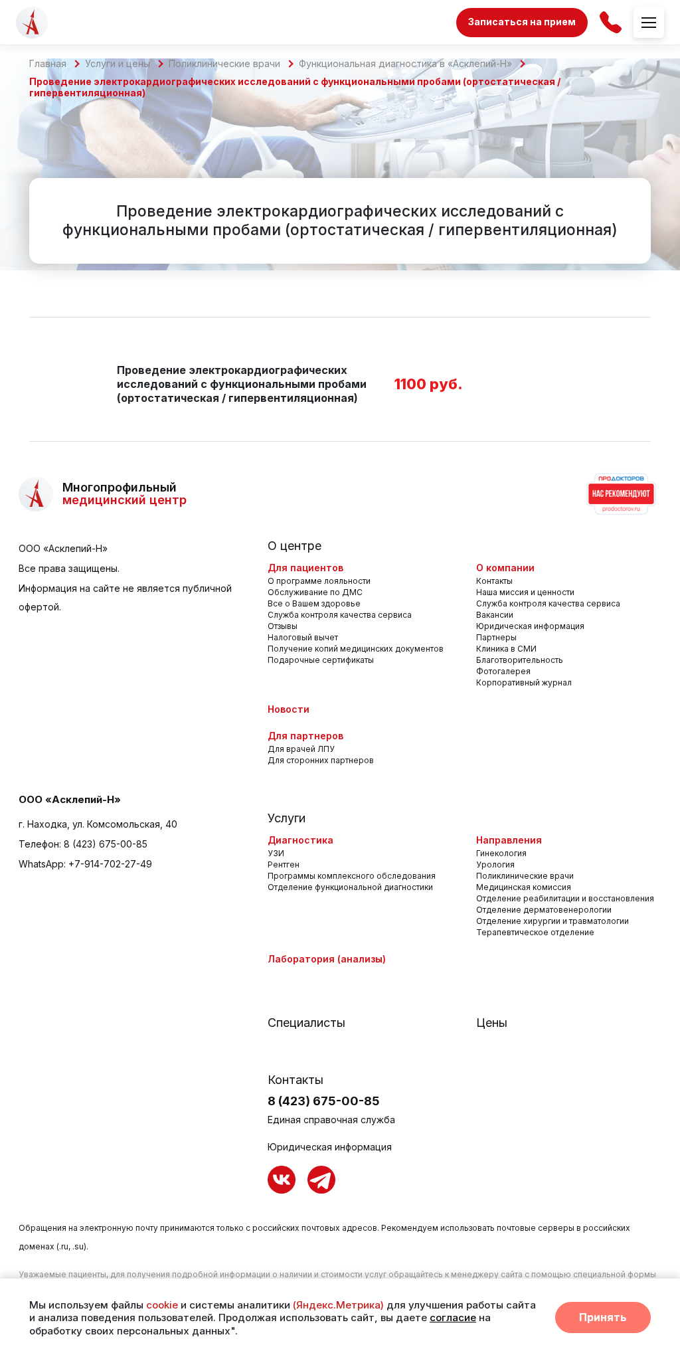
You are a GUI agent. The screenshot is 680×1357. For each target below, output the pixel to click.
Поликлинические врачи (224, 63)
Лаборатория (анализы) (327, 958)
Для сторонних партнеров (321, 760)
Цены (491, 1023)
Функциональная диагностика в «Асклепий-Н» (405, 63)
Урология (495, 864)
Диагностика (300, 840)
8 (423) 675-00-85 (105, 844)
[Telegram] (321, 1180)
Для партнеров (305, 735)
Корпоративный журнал (524, 682)
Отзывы (283, 626)
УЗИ (276, 853)
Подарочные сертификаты (321, 660)
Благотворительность (519, 660)
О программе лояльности (319, 581)
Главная (47, 63)
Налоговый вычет (303, 637)
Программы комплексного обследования (352, 876)
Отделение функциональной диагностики (350, 887)
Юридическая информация (530, 626)
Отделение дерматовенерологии (544, 910)
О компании (505, 567)
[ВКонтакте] (282, 1180)
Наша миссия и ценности (525, 592)
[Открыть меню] (649, 22)
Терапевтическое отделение (535, 932)
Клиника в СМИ (506, 649)
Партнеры (496, 637)
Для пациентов (305, 567)
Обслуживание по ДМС (315, 592)
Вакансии (494, 615)
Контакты (494, 581)
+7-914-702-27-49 (110, 863)
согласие (453, 1317)
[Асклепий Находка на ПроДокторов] (620, 494)
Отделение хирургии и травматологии (552, 921)
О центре (294, 546)
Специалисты (306, 1023)
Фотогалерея (503, 671)
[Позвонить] (611, 22)
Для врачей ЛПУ (301, 749)
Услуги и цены (117, 63)
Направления (509, 840)
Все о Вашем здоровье (314, 603)
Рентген (283, 864)
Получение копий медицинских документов (356, 649)
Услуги (286, 818)
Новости (288, 709)
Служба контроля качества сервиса (340, 615)
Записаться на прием (522, 21)
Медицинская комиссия (523, 887)
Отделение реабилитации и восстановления (565, 898)
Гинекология (501, 853)
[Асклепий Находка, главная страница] (32, 23)
